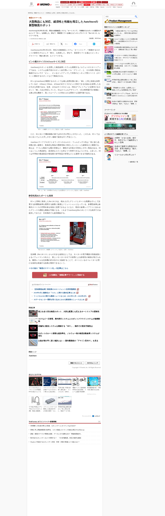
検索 (136, 16)
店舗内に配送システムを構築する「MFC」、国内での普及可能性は (65, 326)
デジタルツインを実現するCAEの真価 (116, 113)
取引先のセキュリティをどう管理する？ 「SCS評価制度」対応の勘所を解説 (55, 438)
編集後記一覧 (134, 162)
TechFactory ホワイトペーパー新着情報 (42, 421)
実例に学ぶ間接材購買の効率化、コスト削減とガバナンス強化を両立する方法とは (57, 430)
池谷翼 (91, 38)
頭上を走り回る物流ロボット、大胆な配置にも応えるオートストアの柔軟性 (68, 311)
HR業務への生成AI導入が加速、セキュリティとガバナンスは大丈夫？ (53, 426)
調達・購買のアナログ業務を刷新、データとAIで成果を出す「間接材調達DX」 (56, 434)
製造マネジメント (39, 13)
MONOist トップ (92, 363)
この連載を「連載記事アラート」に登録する (67, 275)
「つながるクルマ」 (110, 122)
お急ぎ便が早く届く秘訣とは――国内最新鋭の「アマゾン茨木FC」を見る (68, 341)
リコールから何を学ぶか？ (125, 155)
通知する (52, 44)
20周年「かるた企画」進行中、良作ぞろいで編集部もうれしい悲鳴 (126, 140)
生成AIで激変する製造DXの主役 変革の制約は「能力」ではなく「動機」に (126, 148)
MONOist (30, 13)
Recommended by (87, 416)
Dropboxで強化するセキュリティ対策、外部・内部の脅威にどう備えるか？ (55, 442)
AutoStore (33, 356)
